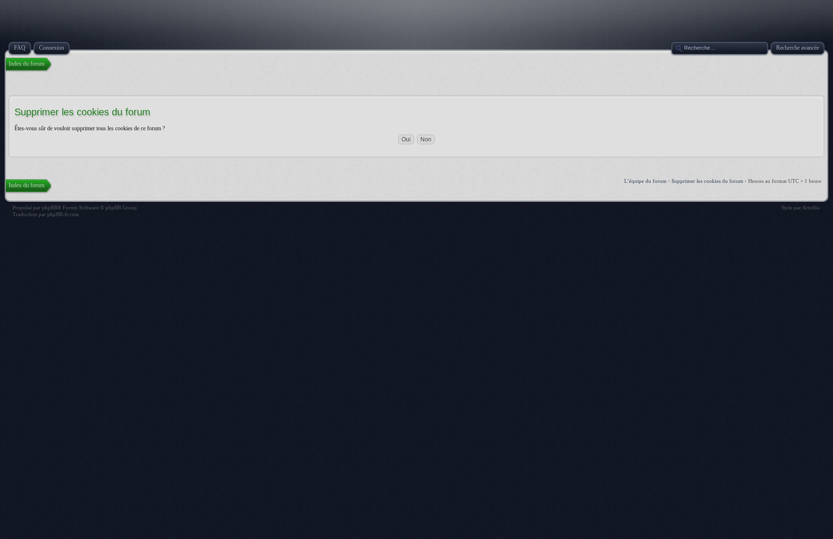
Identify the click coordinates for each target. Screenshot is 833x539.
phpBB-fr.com (63, 214)
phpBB (49, 207)
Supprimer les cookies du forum (707, 181)
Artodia (810, 207)
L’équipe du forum (645, 181)
